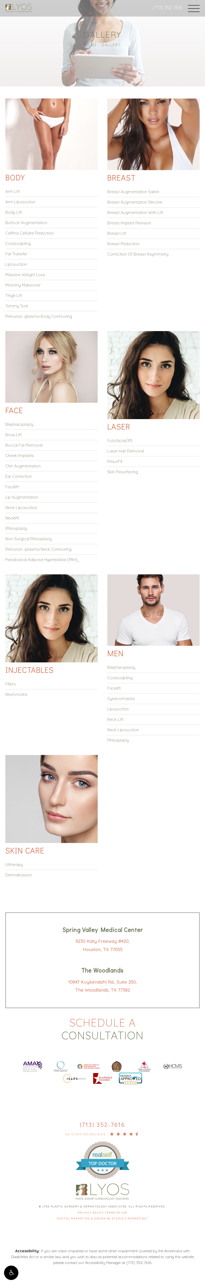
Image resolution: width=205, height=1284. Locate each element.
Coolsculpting (18, 243)
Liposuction (16, 264)
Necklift (12, 517)
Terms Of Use (116, 1212)
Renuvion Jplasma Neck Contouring (38, 549)
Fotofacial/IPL (120, 440)
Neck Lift (115, 719)
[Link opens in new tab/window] (32, 1066)
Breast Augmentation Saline (133, 191)
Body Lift (13, 212)
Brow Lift (13, 434)
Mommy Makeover (23, 285)
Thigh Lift (13, 295)
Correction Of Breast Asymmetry (137, 254)
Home (90, 44)
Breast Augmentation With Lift (135, 212)
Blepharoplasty (19, 424)
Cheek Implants (19, 455)
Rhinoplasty (16, 528)
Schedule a (102, 1029)
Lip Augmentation (21, 497)
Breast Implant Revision (129, 222)
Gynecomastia (121, 698)
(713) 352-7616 (167, 7)
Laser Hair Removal (125, 451)
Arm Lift (12, 191)
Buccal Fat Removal (23, 445)
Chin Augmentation (23, 465)
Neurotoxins (16, 694)
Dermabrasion (18, 874)
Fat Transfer (16, 253)
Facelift (12, 486)
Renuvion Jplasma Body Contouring (38, 316)
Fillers (10, 683)
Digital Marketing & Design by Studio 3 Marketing (102, 1218)
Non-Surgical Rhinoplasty (28, 538)
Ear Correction (18, 476)
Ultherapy (14, 864)
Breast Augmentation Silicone (134, 202)
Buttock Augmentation (26, 222)
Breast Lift (116, 233)
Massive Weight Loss (25, 274)
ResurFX (115, 461)
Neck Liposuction (21, 507)
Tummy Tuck (16, 305)
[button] (11, 1273)
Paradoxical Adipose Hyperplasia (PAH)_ (42, 559)
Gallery (111, 44)
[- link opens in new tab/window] (102, 1153)
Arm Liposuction (20, 201)
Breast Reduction (123, 243)
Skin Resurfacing (122, 471)
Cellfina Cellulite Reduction (29, 233)
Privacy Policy (91, 1212)
